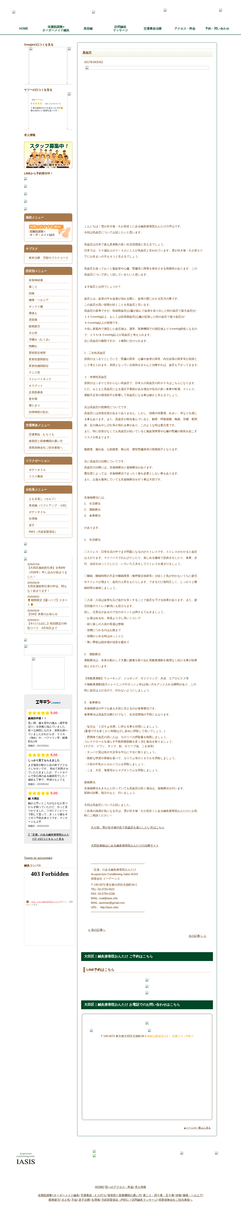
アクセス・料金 (184, 28)
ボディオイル (37, 469)
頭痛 (31, 293)
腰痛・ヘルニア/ (193, 1195)
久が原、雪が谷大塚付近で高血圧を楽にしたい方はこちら (127, 827)
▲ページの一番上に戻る (197, 1127)
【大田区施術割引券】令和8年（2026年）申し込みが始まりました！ (47, 572)
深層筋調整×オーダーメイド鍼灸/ (59, 1195)
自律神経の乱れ (39, 412)
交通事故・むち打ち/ (94, 1195)
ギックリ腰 (36, 306)
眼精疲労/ (55, 1199)
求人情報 (140, 1187)
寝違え (33, 313)
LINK (180, 1210)
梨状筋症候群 (37, 352)
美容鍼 (88, 28)
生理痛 (33, 518)
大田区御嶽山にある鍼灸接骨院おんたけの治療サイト (125, 845)
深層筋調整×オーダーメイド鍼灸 (55, 28)
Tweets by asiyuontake (38, 858)
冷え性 (33, 332)
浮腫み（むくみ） (40, 339)
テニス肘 (34, 372)
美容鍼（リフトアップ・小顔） (48, 505)
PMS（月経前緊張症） (43, 531)
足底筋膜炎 (36, 392)
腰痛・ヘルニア (39, 300)
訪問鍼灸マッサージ (120, 28)
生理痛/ (96, 1199)
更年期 (33, 398)
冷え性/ (66, 1199)
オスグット (36, 385)
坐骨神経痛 (36, 280)
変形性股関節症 (39, 359)
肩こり (33, 286)
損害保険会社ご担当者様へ (46, 447)
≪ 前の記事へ (96, 929)
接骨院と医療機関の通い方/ (125, 1195)
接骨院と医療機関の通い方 (46, 441)
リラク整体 (36, 476)
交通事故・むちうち (41, 434)
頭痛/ (178, 1195)
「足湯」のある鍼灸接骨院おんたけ (45, 902)
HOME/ (99, 1187)
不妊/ (74, 1199)
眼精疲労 (34, 326)
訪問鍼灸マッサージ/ (145, 1199)
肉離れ (33, 346)
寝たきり (34, 405)
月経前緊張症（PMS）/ (116, 1199)
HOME (23, 28)
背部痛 (33, 319)
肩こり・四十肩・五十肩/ (159, 1195)
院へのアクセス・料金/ (119, 1187)
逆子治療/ (85, 1199)
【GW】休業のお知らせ (42, 614)
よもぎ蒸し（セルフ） (43, 498)
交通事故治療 (153, 28)
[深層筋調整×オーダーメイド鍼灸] (49, 235)
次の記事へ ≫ (197, 935)
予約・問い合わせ (217, 28)
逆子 (31, 525)
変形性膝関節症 (39, 365)
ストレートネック (40, 379)
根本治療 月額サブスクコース (48, 257)
